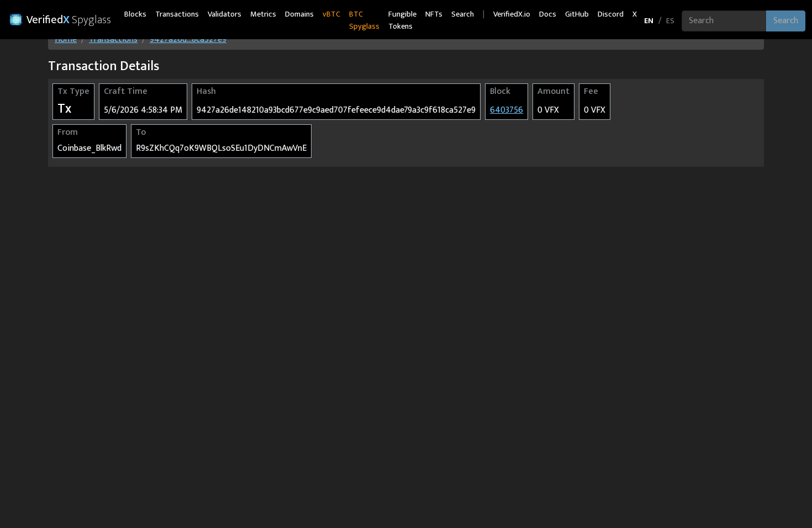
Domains (299, 14)
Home (66, 39)
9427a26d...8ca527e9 (188, 39)
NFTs (433, 14)
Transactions (177, 14)
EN (648, 20)
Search (462, 14)
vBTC (331, 14)
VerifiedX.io (511, 14)
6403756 (506, 110)
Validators (224, 14)
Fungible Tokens (402, 20)
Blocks (135, 14)
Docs (547, 14)
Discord (611, 14)
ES (670, 20)
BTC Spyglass (364, 20)
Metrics (263, 14)
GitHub (577, 14)
